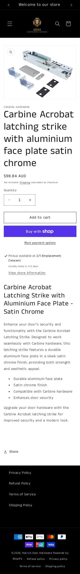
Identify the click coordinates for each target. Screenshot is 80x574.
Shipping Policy (20, 505)
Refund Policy (20, 483)
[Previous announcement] (9, 5)
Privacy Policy (20, 472)
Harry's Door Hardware (37, 553)
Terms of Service (22, 494)
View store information (27, 273)
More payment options (40, 243)
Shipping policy (55, 566)
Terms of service (30, 566)
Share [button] (13, 451)
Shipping (25, 182)
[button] (9, 23)
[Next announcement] (71, 5)
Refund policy (36, 559)
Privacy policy (58, 559)
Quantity (10, 190)
